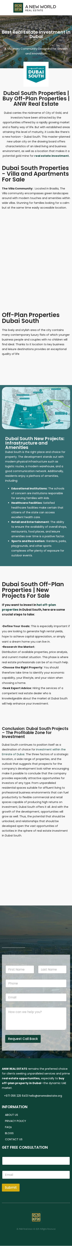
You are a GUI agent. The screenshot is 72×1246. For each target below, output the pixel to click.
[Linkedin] (36, 1236)
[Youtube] (47, 1236)
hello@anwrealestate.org (45, 1096)
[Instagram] (25, 1236)
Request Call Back (23, 1038)
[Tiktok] (58, 1236)
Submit (11, 1187)
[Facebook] (14, 1236)
